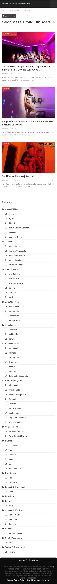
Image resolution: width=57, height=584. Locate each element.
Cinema (12, 288)
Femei (11, 450)
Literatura (13, 293)
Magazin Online (15, 237)
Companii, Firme (12, 427)
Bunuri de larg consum (19, 228)
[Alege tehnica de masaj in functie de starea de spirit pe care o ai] (28, 102)
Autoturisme (14, 311)
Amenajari (13, 348)
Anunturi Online (15, 260)
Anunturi (9, 242)
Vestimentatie (15, 468)
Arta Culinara (14, 274)
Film (10, 478)
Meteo (11, 459)
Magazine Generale (17, 418)
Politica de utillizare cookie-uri (25, 573)
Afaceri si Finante (13, 209)
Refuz (16, 580)
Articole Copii (14, 390)
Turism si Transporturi (15, 547)
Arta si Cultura (11, 269)
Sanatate (12, 524)
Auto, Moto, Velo (12, 302)
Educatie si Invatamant (15, 487)
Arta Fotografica (16, 283)
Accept (10, 580)
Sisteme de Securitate (18, 376)
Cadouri (12, 399)
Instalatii (12, 367)
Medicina (13, 519)
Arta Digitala (14, 279)
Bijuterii (12, 223)
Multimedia (13, 334)
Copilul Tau (13, 445)
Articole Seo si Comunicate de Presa (16, 4)
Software (12, 339)
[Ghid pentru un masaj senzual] (28, 157)
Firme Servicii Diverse (18, 436)
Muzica (12, 297)
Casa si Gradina (12, 343)
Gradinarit (13, 362)
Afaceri (12, 214)
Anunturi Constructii (17, 251)
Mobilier (12, 371)
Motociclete (14, 316)
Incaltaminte (14, 413)
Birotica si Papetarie (17, 394)
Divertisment (10, 473)
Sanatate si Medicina (14, 510)
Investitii (12, 232)
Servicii (8, 529)
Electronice (14, 404)
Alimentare (13, 385)
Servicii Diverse (9, 34)
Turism (12, 552)
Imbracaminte (15, 408)
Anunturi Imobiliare (17, 256)
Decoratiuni (14, 357)
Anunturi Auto (14, 246)
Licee (11, 492)
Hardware (13, 330)
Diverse (6, 89)
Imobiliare (9, 496)
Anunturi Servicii (16, 265)
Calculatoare (10, 325)
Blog (11, 506)
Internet (8, 501)
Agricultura (13, 218)
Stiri (10, 543)
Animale (12, 353)
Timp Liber (13, 482)
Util (10, 464)
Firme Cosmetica (16, 431)
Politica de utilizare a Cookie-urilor (34, 580)
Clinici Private (15, 515)
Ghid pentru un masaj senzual (18, 176)
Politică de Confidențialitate (36, 576)
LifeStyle (12, 455)
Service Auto (14, 320)
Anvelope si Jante (16, 307)
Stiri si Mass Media (13, 538)
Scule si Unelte (15, 422)
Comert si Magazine (14, 380)
